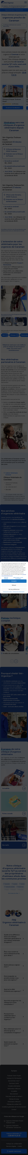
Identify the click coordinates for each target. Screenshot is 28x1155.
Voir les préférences (14, 589)
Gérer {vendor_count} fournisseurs (18, 578)
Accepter (14, 581)
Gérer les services (6, 578)
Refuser (14, 585)
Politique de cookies (7, 591)
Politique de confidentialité (18, 591)
